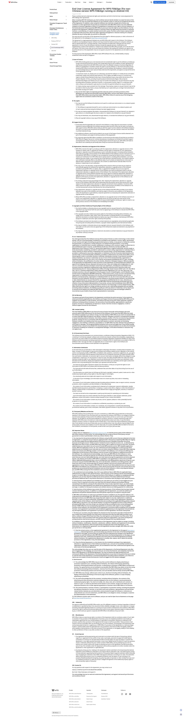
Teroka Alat (68, 2)
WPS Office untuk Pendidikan (75, 707)
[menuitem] (58, 9)
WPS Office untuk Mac (74, 696)
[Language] (151, 2)
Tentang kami (90, 693)
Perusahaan (109, 2)
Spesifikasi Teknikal (105, 699)
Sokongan (99, 2)
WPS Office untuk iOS (73, 701)
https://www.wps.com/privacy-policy (98, 432)
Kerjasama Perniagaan (92, 696)
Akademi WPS (104, 696)
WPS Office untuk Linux (74, 704)
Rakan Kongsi (90, 699)
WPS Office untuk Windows (75, 693)
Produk (59, 2)
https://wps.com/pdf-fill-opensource (82, 598)
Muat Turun (77, 2)
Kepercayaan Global (91, 704)
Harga (84, 2)
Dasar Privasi (89, 701)
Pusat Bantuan (104, 693)
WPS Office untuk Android (74, 699)
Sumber (91, 2)
